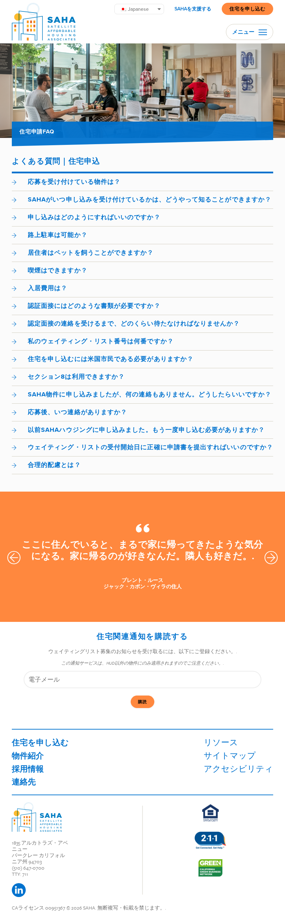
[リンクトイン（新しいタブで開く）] (19, 890)
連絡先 (24, 781)
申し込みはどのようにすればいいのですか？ (94, 217)
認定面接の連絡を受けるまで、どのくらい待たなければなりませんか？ (134, 323)
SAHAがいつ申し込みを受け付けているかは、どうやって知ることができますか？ (149, 199)
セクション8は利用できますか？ (76, 376)
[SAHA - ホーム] (44, 22)
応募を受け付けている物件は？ (74, 181)
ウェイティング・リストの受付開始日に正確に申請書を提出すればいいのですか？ (150, 447)
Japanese (138, 9)
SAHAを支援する (192, 9)
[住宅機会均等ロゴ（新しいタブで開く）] (210, 813)
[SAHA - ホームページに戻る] (37, 817)
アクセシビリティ (238, 768)
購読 (142, 702)
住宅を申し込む (247, 8)
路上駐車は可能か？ (58, 234)
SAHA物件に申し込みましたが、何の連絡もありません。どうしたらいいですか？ (149, 394)
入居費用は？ (47, 288)
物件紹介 (28, 755)
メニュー (244, 32)
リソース (221, 742)
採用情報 (28, 768)
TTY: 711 (20, 874)
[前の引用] (14, 557)
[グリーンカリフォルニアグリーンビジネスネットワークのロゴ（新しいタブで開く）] (210, 868)
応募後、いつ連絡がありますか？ (77, 412)
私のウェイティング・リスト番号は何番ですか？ (101, 341)
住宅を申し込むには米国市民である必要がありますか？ (111, 358)
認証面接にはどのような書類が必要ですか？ (94, 305)
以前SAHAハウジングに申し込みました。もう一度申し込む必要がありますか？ (146, 429)
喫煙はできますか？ (58, 270)
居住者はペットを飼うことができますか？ (91, 252)
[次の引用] (271, 557)
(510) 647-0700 (28, 867)
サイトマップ (230, 755)
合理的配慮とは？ (54, 464)
